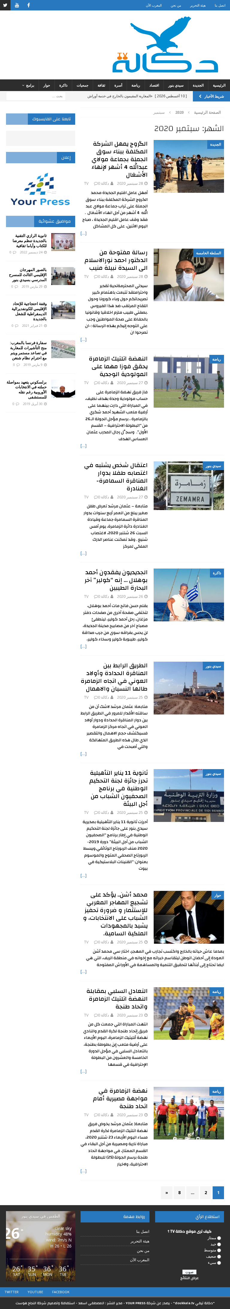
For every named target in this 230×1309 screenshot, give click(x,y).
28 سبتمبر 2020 (130, 183)
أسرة (118, 85)
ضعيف (211, 1256)
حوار (46, 85)
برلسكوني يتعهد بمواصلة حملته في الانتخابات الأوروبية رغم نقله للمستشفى (27, 389)
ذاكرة (63, 85)
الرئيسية (219, 85)
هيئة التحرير (198, 5)
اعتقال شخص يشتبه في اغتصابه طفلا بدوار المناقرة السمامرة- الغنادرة (116, 477)
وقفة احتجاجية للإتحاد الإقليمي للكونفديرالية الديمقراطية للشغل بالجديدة (29, 311)
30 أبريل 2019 (33, 403)
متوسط (210, 1250)
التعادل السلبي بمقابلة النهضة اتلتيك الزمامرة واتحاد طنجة (117, 998)
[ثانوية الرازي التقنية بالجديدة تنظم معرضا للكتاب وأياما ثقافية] (63, 242)
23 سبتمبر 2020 (130, 1015)
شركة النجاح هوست (31, 1303)
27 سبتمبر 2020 (130, 382)
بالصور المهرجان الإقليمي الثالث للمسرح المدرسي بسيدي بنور (28, 274)
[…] (84, 233)
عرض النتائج (189, 1278)
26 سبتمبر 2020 (130, 596)
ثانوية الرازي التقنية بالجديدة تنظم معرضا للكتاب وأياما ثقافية (30, 240)
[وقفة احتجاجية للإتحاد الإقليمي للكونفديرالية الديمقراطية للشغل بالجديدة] (63, 310)
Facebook (60, 1292)
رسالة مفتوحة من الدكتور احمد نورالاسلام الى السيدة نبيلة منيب (116, 260)
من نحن (176, 5)
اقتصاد (154, 85)
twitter (11, 1292)
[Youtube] (17, 5)
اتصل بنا (220, 5)
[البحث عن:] (36, 95)
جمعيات (82, 85)
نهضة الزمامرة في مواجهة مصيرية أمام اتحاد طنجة (120, 1098)
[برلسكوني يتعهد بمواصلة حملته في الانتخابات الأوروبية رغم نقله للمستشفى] (63, 389)
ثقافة (101, 85)
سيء (212, 1262)
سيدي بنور (176, 85)
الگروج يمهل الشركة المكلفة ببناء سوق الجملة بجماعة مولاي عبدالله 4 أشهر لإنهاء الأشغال (120, 159)
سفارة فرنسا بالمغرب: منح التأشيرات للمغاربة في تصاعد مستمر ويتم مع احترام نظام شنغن (28, 350)
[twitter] (5, 5)
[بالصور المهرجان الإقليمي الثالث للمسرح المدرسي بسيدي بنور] (63, 276)
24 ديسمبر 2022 (31, 252)
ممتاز (212, 1237)
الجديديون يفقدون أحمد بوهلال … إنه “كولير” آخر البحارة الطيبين (116, 580)
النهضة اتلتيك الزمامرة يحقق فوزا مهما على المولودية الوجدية (118, 366)
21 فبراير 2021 (32, 325)
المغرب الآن (154, 5)
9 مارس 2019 (33, 364)
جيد (213, 1244)
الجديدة (198, 85)
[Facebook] (28, 5)
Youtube (35, 1292)
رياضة (135, 85)
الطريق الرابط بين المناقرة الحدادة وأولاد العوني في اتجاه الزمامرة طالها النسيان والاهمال (114, 677)
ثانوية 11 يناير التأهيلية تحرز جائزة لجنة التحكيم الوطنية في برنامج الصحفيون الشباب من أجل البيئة (118, 788)
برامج (30, 85)
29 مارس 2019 (32, 286)
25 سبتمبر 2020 (130, 697)
